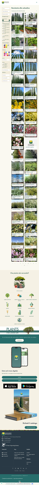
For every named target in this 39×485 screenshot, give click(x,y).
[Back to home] (5, 2)
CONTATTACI (19, 340)
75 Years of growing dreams (12, 445)
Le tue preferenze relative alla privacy (23, 483)
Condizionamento (5, 80)
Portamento (4, 75)
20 (24, 265)
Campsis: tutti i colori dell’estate (19, 452)
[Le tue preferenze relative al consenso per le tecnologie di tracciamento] (2, 483)
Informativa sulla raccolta (10, 483)
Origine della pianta (5, 11)
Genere (4, 8)
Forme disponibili (5, 77)
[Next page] (27, 265)
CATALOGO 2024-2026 (31, 427)
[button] (36, 2)
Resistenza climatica (5, 14)
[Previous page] (12, 263)
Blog (15, 449)
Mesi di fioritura (5, 59)
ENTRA (19, 380)
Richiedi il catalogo (30, 423)
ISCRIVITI (19, 377)
